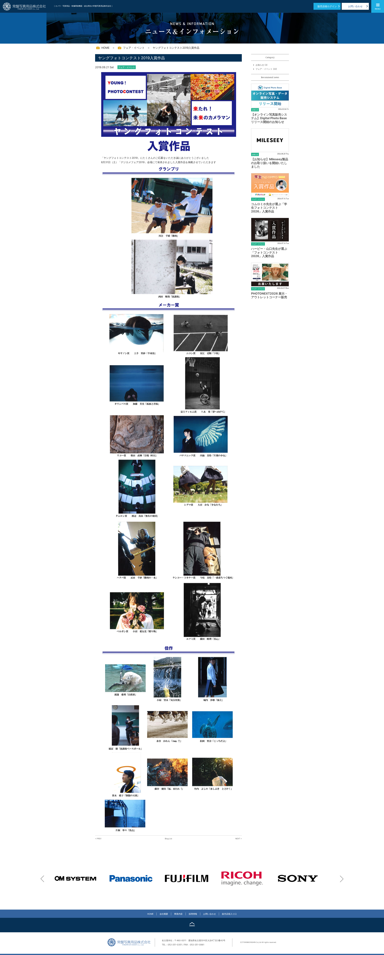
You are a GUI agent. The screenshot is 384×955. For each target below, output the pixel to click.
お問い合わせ (355, 6)
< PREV (98, 838)
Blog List (168, 838)
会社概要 (164, 914)
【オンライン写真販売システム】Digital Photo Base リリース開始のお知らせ (269, 118)
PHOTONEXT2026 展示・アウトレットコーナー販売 (269, 295)
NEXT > (238, 838)
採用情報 (193, 914)
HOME (150, 914)
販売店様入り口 (229, 914)
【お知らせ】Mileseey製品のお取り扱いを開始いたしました (269, 162)
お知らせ (260, 65)
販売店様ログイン (327, 6)
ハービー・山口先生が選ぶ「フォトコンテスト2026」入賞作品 (269, 252)
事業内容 (178, 914)
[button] (42, 879)
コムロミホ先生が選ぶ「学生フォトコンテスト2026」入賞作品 (269, 207)
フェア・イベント (264, 69)
